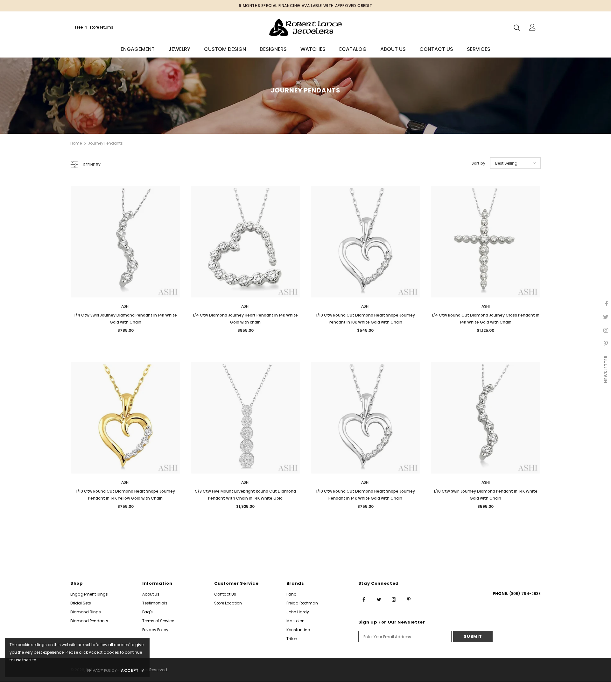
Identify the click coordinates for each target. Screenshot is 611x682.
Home (76, 143)
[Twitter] (379, 599)
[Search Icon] (517, 27)
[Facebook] (364, 599)
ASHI (125, 306)
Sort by (478, 163)
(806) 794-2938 (525, 593)
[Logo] (305, 27)
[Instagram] (394, 599)
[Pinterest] (409, 599)
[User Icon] (532, 27)
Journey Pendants (105, 143)
